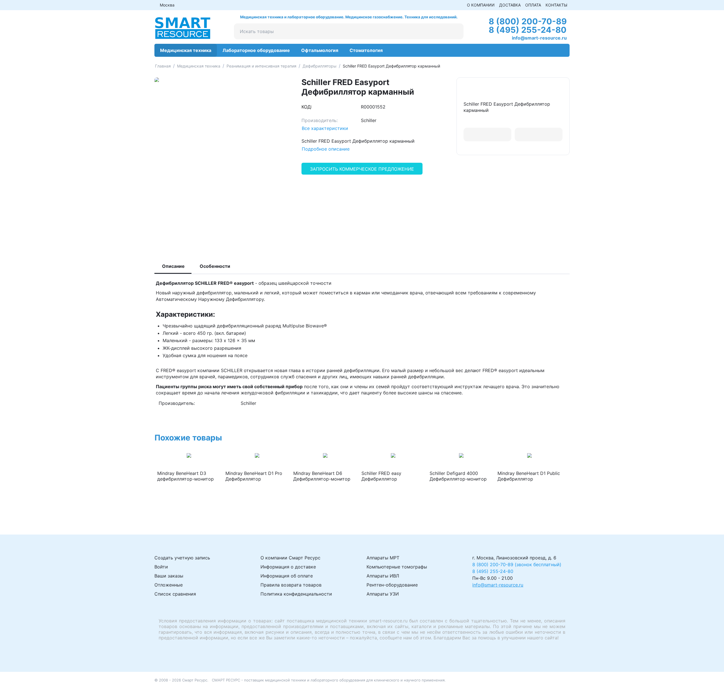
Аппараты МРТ (383, 558)
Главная (163, 66)
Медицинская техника (198, 66)
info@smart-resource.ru (539, 38)
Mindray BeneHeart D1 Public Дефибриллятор (528, 476)
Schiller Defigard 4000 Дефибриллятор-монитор (458, 476)
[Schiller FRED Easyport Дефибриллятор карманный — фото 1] (222, 162)
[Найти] (455, 31)
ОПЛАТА (533, 5)
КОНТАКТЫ (556, 5)
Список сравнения (175, 594)
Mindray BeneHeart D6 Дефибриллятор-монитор (321, 476)
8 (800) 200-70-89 (528, 21)
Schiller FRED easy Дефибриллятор (381, 476)
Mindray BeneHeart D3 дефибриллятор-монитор (185, 476)
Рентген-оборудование (392, 585)
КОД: (306, 107)
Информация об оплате (286, 576)
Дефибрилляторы (320, 66)
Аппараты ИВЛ (383, 576)
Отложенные (168, 585)
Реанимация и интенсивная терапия (261, 66)
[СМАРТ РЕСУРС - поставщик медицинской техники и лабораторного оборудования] (182, 28)
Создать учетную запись (182, 558)
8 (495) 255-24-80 (527, 30)
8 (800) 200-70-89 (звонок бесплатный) (516, 564)
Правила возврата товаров (291, 585)
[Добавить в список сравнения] (539, 135)
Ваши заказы (168, 576)
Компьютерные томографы (397, 567)
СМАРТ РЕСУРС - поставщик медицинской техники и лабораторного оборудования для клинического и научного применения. (329, 680)
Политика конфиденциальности (296, 594)
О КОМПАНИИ (481, 5)
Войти (161, 567)
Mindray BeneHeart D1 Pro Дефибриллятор (253, 476)
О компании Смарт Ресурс (290, 558)
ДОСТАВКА (510, 5)
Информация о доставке (288, 567)
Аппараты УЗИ (383, 594)
